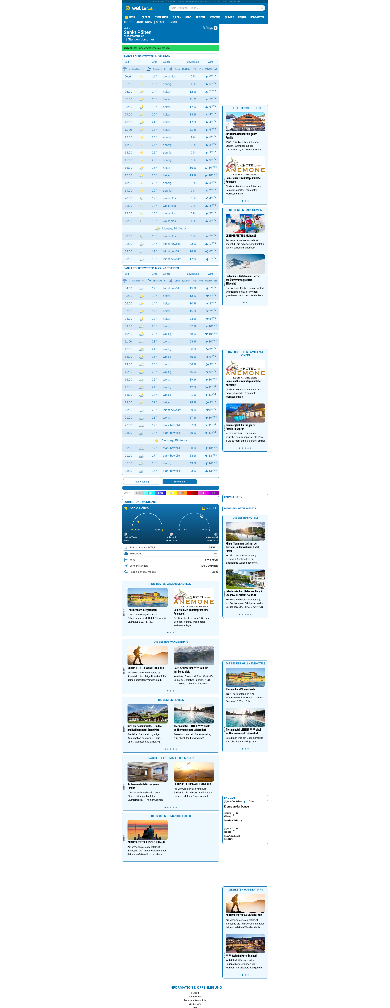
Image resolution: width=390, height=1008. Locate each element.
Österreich (170, 1)
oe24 (152, 1)
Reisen (216, 1)
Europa (176, 17)
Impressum (195, 996)
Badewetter (257, 17)
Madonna (190, 1)
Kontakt (195, 993)
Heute (128, 22)
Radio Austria (234, 1)
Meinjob (208, 1)
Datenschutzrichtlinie (195, 1000)
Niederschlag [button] (142, 481)
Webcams (215, 17)
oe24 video (159, 1)
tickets (224, 1)
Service (229, 17)
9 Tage (160, 22)
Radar (173, 22)
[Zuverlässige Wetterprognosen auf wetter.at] (144, 8)
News (188, 17)
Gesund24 (199, 1)
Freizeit (200, 17)
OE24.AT (146, 17)
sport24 (180, 1)
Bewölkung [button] (180, 481)
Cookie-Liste (194, 1004)
